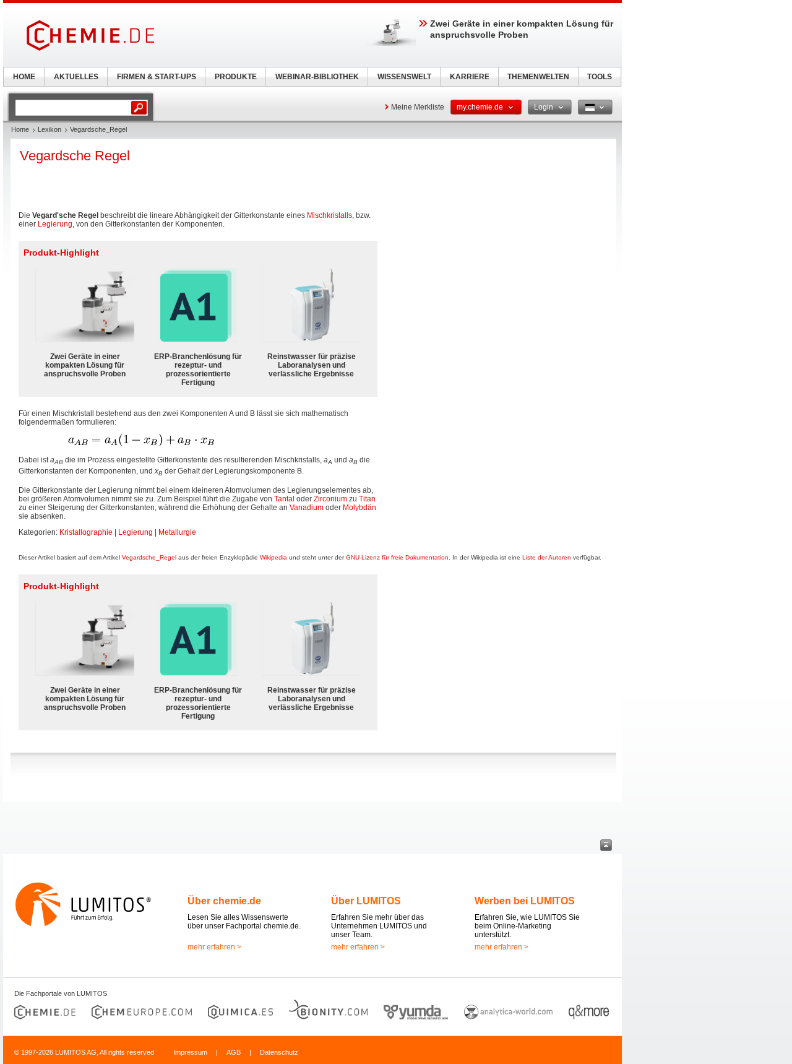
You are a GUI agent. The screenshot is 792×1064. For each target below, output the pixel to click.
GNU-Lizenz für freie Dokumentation (397, 557)
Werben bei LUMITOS (525, 901)
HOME (24, 76)
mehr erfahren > (214, 947)
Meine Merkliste (417, 107)
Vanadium (307, 507)
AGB (233, 1052)
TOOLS (599, 76)
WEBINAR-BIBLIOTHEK (317, 76)
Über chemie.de (224, 901)
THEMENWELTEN (538, 76)
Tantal (284, 499)
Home (20, 129)
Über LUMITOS (366, 901)
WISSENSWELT (404, 76)
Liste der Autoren (546, 557)
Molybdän (359, 507)
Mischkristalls (329, 215)
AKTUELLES (76, 76)
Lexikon (49, 129)
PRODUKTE (236, 76)
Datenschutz (279, 1052)
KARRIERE (469, 76)
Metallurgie (177, 532)
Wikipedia (273, 557)
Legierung (55, 224)
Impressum (190, 1052)
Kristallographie (86, 532)
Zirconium (330, 499)
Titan (367, 499)
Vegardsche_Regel (149, 557)
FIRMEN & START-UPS (156, 76)
